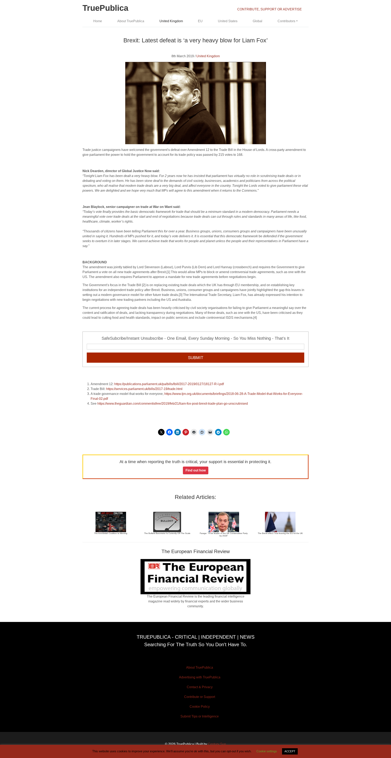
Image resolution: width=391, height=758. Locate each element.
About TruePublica (130, 21)
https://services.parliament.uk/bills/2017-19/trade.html (144, 389)
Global (257, 21)
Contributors (286, 21)
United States (227, 21)
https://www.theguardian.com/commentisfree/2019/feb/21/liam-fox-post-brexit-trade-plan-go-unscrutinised (172, 403)
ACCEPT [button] (289, 751)
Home (97, 21)
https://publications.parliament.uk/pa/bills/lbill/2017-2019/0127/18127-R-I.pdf (169, 384)
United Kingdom (171, 21)
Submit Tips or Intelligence (199, 716)
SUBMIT (195, 357)
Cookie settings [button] (266, 751)
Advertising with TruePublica (199, 677)
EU (200, 21)
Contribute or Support (199, 697)
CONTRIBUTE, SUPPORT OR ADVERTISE (269, 9)
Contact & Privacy (200, 687)
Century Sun (217, 744)
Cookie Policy (200, 706)
